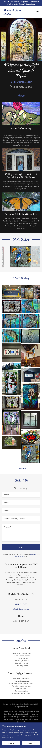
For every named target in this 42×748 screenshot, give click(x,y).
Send (21, 547)
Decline (11, 743)
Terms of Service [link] (19, 556)
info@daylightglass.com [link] (21, 609)
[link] (15, 15)
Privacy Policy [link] (33, 554)
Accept (31, 743)
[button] (37, 12)
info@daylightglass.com (21, 81)
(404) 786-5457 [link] (21, 87)
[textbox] (21, 494)
